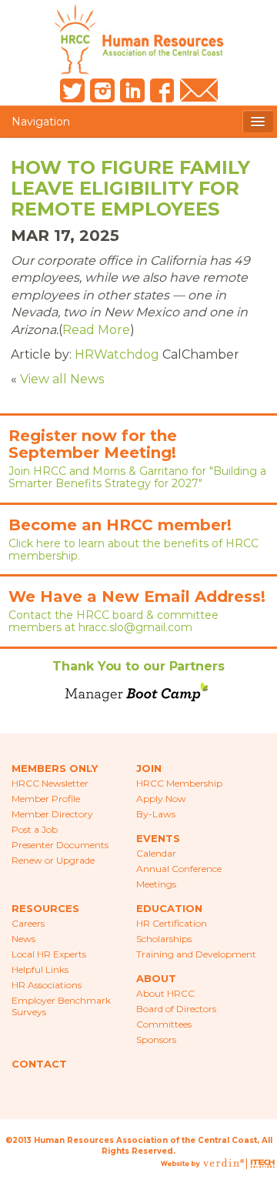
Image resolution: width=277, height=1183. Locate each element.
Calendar (156, 853)
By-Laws (155, 814)
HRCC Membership (179, 783)
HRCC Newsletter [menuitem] (50, 783)
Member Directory (52, 814)
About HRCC (165, 993)
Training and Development (196, 954)
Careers (28, 923)
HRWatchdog (117, 354)
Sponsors (156, 1039)
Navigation (41, 122)
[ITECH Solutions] (262, 1164)
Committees (164, 1024)
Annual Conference (179, 868)
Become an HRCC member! (120, 525)
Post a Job (35, 829)
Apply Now (161, 798)
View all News (62, 379)
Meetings (156, 884)
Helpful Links (40, 969)
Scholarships (164, 938)
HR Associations (47, 985)
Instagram (102, 90)
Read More (96, 329)
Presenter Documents (60, 844)
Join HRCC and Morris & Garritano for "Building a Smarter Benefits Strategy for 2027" (137, 477)
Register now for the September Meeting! (92, 444)
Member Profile (46, 798)
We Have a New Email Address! (136, 596)
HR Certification (171, 923)
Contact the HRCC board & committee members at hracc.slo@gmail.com (113, 621)
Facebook (162, 90)
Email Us (199, 90)
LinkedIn (132, 90)
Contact (39, 1064)
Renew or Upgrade (53, 860)
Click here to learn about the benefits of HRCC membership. (133, 549)
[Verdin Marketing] (222, 1164)
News (23, 938)
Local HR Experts (49, 954)
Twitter (72, 90)
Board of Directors (176, 1008)
